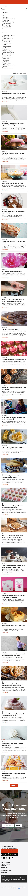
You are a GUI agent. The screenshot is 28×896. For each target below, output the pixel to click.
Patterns (3, 866)
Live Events (4, 867)
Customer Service (6, 870)
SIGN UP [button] (18, 825)
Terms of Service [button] (20, 886)
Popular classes (5, 862)
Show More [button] (14, 785)
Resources (4, 869)
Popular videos (5, 864)
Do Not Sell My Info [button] (12, 887)
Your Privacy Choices (14, 888)
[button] (25, 9)
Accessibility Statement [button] (22, 887)
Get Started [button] (9, 851)
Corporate (4, 872)
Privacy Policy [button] (4, 887)
